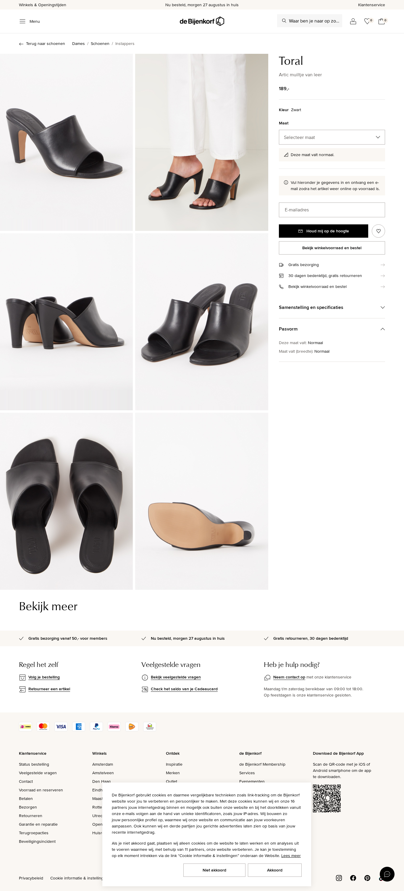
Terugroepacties (34, 832)
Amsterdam (102, 764)
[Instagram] (338, 877)
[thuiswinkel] (149, 730)
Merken (173, 772)
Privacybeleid (31, 878)
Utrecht (99, 815)
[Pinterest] (367, 877)
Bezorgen (28, 807)
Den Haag (101, 781)
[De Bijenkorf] (202, 21)
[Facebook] (353, 877)
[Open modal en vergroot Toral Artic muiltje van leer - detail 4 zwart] (66, 501)
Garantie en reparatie (38, 824)
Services (247, 772)
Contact (26, 781)
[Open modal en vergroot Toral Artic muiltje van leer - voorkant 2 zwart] (201, 142)
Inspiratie (174, 764)
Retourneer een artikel (49, 689)
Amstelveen (103, 772)
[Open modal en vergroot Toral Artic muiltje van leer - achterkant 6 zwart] (66, 321)
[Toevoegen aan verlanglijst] (378, 231)
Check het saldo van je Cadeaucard (184, 689)
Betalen (26, 798)
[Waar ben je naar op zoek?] (284, 20)
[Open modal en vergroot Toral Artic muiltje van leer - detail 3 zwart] (201, 321)
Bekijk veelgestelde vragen (176, 677)
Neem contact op (289, 677)
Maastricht (101, 798)
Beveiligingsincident (37, 841)
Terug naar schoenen (45, 43)
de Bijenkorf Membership (262, 764)
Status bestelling (34, 764)
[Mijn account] (353, 21)
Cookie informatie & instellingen (79, 878)
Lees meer (291, 855)
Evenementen (252, 781)
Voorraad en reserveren (41, 790)
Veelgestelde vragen (38, 772)
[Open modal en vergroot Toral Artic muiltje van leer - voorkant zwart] (66, 142)
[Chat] (387, 874)
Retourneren (30, 815)
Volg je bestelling (44, 677)
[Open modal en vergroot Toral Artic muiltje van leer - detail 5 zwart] (201, 501)
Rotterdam (101, 807)
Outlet (171, 781)
